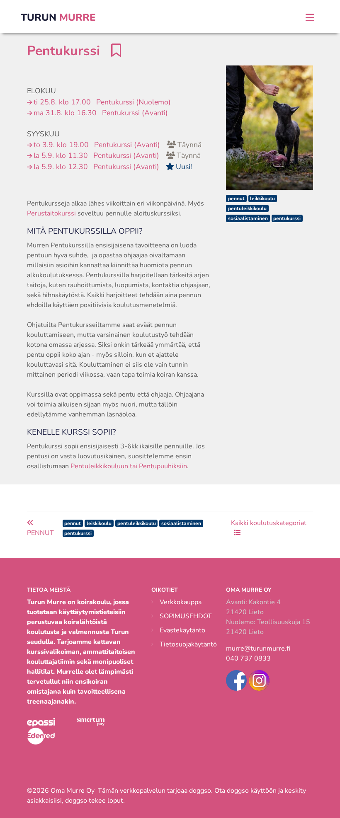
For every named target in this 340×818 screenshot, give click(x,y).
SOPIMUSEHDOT (186, 616)
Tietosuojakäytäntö (188, 644)
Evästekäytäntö (182, 630)
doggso (200, 790)
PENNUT (40, 532)
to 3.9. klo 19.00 (118, 145)
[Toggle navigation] (310, 17)
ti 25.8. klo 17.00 (102, 102)
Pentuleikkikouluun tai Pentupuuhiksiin (128, 466)
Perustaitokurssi (51, 213)
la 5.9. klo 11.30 (117, 155)
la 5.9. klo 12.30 (113, 167)
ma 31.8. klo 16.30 (101, 113)
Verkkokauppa (181, 602)
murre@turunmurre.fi (258, 648)
